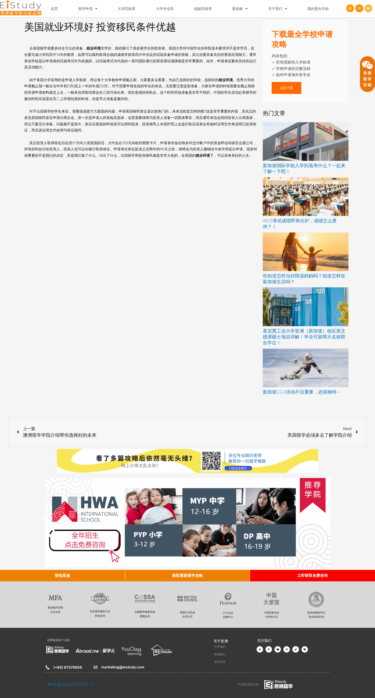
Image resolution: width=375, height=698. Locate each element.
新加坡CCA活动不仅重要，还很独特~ (301, 392)
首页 (54, 8)
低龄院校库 (203, 8)
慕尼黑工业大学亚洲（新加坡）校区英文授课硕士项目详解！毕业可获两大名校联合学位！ (304, 337)
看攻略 (237, 8)
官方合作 (220, 662)
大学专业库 (165, 8)
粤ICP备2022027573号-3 (70, 684)
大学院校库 (126, 8)
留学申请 (85, 8)
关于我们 (275, 8)
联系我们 (220, 654)
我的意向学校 (318, 8)
